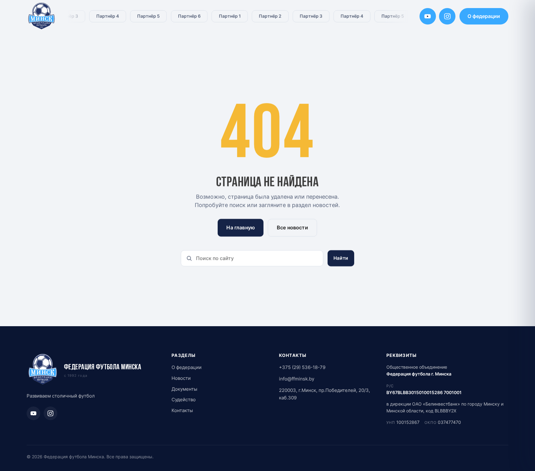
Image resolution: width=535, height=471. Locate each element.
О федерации (484, 16)
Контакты (182, 410)
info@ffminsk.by (296, 379)
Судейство (184, 399)
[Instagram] (447, 16)
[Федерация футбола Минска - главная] (42, 16)
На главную (241, 227)
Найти (341, 258)
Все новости (292, 227)
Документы (184, 389)
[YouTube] (428, 16)
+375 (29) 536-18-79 (302, 367)
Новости (181, 378)
